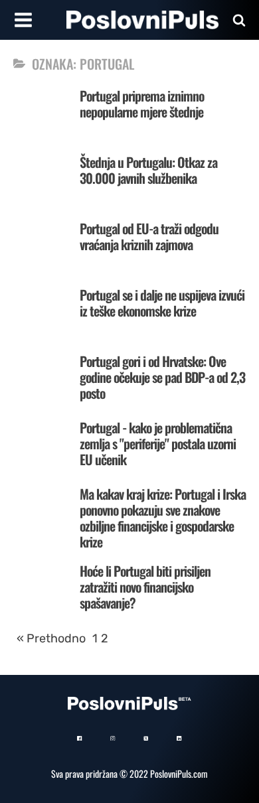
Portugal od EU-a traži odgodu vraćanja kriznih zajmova (149, 236)
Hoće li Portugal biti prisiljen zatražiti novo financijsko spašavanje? (145, 587)
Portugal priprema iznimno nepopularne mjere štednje (142, 103)
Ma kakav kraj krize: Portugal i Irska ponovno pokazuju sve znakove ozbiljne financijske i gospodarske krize (163, 517)
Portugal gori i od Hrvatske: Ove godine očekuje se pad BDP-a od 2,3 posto (162, 377)
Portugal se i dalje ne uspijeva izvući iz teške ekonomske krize (162, 303)
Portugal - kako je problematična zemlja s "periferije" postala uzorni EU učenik (158, 443)
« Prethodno (51, 638)
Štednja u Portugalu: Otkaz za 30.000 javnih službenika (148, 170)
